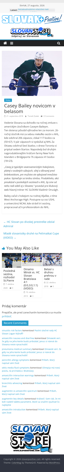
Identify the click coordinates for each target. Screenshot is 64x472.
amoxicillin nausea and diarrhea (18, 338)
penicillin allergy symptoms (15, 360)
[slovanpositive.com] (5, 43)
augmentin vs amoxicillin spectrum (19, 390)
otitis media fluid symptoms (16, 367)
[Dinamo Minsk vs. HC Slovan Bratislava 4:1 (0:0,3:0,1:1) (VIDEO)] (32, 254)
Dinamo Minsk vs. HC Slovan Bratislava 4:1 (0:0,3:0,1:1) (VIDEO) (32, 278)
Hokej (8, 100)
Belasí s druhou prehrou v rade (50, 274)
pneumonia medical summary (17, 349)
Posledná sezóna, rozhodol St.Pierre (9, 275)
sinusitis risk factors (12, 330)
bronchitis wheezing (12, 383)
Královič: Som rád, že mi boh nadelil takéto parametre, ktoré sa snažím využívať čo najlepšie (31, 401)
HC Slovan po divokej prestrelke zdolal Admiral (29, 224)
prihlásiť (6, 316)
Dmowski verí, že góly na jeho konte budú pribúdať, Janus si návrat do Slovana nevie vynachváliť (31, 341)
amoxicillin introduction (14, 409)
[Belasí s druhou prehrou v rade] (52, 254)
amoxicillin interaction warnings (18, 375)
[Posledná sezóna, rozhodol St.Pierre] (11, 254)
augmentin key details (13, 398)
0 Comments (48, 116)
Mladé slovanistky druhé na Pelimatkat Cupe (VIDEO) (31, 236)
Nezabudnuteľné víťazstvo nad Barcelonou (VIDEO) (33, 11)
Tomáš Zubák (33, 116)
